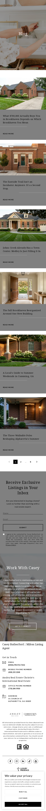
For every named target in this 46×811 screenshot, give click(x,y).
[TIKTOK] (29, 761)
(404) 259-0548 (14, 672)
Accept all (23, 804)
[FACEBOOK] (10, 761)
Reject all (23, 792)
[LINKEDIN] (23, 761)
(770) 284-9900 (14, 688)
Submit (23, 527)
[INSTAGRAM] (16, 761)
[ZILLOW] (35, 761)
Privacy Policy (11, 545)
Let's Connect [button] (23, 626)
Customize (23, 798)
